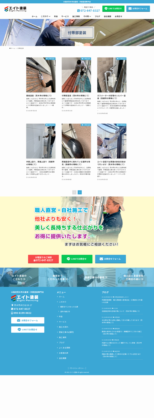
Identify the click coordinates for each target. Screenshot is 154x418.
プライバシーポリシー (77, 368)
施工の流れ (63, 326)
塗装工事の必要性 (66, 332)
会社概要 (62, 358)
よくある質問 (64, 347)
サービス (62, 321)
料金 (61, 316)
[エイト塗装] (15, 9)
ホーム (61, 296)
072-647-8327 (90, 10)
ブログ (61, 342)
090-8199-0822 (22, 312)
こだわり (62, 301)
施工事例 (62, 337)
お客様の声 (63, 353)
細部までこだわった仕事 (69, 306)
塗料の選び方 (65, 311)
